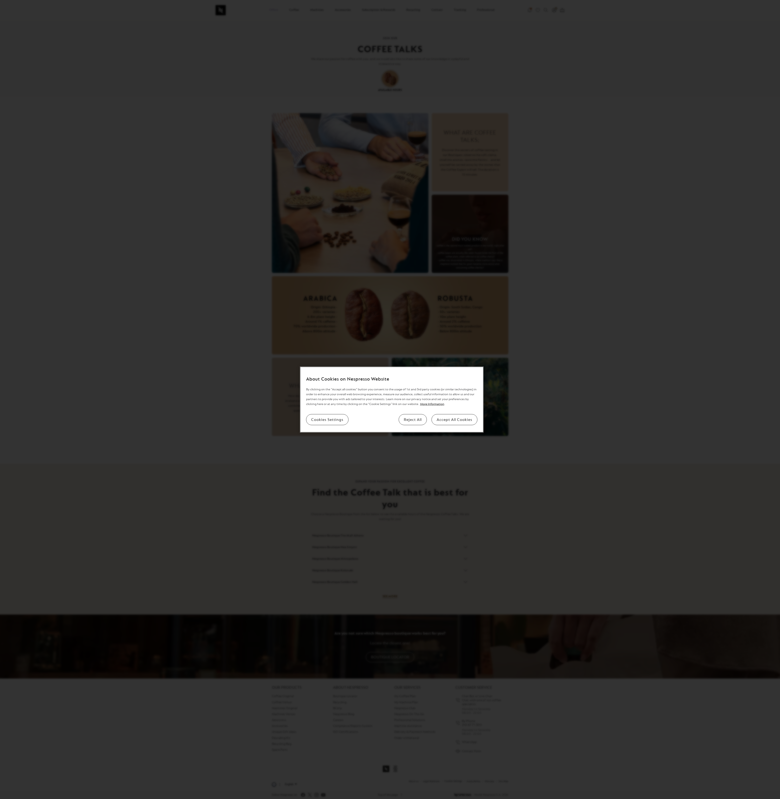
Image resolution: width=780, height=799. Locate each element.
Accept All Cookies (454, 419)
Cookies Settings (327, 419)
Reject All (413, 419)
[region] (391, 400)
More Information (432, 404)
